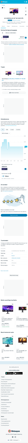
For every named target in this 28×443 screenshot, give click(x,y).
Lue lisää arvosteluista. (8, 191)
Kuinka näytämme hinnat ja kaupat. (16, 44)
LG (12, 253)
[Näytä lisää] (2, 38)
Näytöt (3, 5)
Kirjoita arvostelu (16, 20)
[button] (3, 8)
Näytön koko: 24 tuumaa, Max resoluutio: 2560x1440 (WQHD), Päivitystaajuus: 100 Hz (14, 22)
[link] (14, 82)
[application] (14, 149)
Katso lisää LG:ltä (4, 270)
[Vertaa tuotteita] (25, 14)
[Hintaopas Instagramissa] (15, 437)
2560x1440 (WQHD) (16, 258)
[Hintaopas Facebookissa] (12, 437)
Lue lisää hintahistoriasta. (11, 125)
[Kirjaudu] (26, 2)
